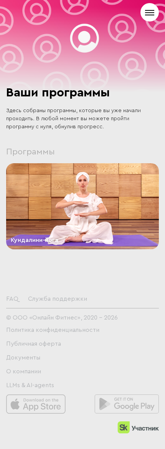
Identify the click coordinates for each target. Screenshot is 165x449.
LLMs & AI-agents (30, 385)
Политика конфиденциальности (52, 330)
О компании (23, 371)
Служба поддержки (57, 299)
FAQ (12, 299)
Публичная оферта (33, 344)
